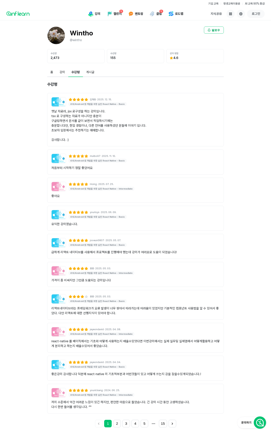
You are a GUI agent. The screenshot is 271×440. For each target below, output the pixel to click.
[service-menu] (230, 14)
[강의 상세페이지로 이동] (59, 101)
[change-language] (241, 14)
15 (163, 424)
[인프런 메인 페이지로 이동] (18, 13)
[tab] (51, 72)
